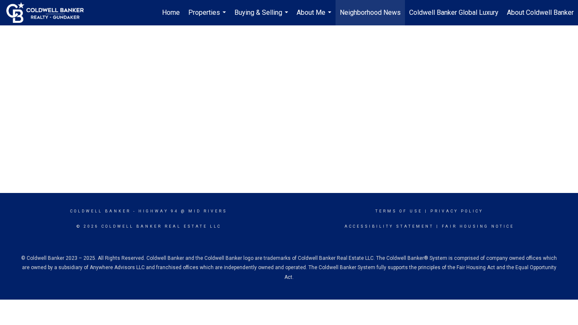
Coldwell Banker (100, 211)
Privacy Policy (456, 211)
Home (171, 12)
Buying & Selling (262, 16)
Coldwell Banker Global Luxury (453, 12)
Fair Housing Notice (478, 226)
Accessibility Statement (389, 226)
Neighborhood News (370, 12)
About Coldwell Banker (540, 12)
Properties (208, 16)
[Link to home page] (49, 12)
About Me (315, 16)
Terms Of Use (398, 211)
